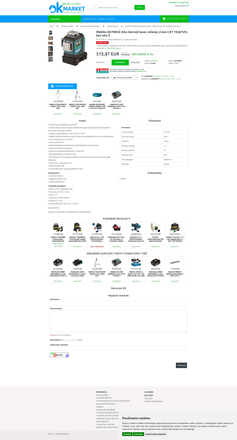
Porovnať (135, 62)
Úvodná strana (89, 19)
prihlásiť (172, 2)
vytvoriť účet (183, 2)
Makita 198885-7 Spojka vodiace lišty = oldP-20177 (175, 274)
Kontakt (99, 407)
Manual (123, 179)
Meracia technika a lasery (90, 26)
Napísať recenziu (130, 40)
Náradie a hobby (67, 26)
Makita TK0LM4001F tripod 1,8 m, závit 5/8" (58, 106)
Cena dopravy (102, 395)
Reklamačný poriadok (106, 404)
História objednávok (153, 401)
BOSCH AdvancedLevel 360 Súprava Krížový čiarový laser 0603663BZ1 (155, 241)
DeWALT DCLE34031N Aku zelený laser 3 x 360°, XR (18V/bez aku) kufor (175, 240)
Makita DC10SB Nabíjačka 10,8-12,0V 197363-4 (116, 106)
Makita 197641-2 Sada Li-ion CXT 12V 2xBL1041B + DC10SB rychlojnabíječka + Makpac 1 (136, 276)
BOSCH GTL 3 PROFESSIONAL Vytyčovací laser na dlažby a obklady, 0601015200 (136, 241)
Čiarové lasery (112, 26)
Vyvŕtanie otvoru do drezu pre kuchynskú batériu (118, 416)
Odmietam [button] (138, 434)
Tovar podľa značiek (105, 425)
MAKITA (154, 61)
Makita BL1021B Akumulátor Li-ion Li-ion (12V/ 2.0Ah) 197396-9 (77, 275)
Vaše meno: (55, 299)
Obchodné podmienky (105, 410)
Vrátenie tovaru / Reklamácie (109, 419)
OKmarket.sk (64, 434)
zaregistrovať (141, 71)
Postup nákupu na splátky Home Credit (113, 401)
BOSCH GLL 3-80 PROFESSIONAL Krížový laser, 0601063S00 (97, 240)
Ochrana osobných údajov (108, 413)
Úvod (51, 26)
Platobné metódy (104, 398)
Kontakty (111, 19)
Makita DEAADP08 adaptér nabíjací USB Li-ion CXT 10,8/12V (97, 106)
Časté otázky (180, 6)
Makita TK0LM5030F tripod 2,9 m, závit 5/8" (77, 106)
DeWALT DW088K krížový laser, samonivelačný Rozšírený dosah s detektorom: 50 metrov (58, 242)
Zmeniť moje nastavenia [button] (156, 434)
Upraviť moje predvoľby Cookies (110, 427)
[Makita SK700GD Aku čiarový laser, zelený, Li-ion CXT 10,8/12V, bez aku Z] (74, 48)
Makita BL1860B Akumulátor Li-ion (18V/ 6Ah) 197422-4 (58, 274)
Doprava (101, 19)
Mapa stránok (102, 422)
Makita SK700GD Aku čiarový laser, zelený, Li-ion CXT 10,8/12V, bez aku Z (153, 26)
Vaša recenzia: (56, 308)
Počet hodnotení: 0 (115, 40)
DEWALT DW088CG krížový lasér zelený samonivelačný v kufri (77, 239)
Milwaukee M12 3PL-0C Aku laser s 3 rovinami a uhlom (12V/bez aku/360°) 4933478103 (116, 241)
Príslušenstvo (64, 86)
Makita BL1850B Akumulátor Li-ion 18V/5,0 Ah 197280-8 (155, 274)
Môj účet (148, 399)
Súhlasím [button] (127, 434)
